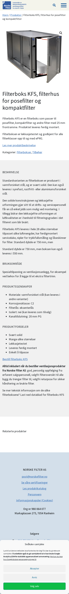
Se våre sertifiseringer (34, 482)
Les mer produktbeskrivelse (19, 145)
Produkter (16, 15)
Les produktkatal (33, 488)
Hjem (5, 15)
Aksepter (34, 568)
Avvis (34, 577)
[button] (54, 5)
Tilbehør (37, 152)
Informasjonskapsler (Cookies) (34, 500)
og (44, 488)
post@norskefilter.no (34, 476)
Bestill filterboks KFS (15, 359)
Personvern (34, 494)
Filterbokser (24, 152)
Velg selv (34, 586)
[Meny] (64, 5)
